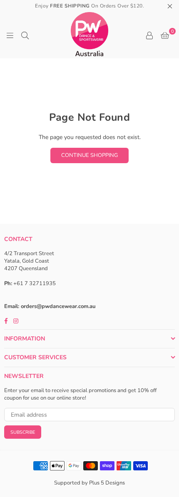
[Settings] (149, 35)
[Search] (24, 35)
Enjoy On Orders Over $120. (89, 5)
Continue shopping (89, 155)
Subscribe (22, 432)
